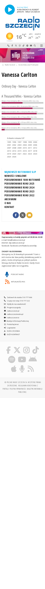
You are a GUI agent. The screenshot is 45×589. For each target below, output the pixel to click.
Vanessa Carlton (19, 74)
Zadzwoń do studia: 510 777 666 (19, 297)
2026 (14, 157)
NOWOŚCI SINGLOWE (15, 176)
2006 (35, 145)
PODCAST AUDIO (17, 274)
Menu (41, 45)
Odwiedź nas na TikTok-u (23, 45)
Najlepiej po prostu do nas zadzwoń (8, 45)
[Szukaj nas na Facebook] (8, 347)
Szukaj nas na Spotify (27, 45)
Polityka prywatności (18, 389)
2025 (9, 157)
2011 (30, 148)
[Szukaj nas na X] (17, 347)
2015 (20, 151)
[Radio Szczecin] (22, 23)
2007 (9, 148)
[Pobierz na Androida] (32, 356)
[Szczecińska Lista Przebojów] (22, 55)
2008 (14, 148)
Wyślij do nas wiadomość (31, 45)
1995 (9, 142)
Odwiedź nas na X (16, 45)
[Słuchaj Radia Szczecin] (10, 9)
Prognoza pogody (14, 307)
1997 (20, 142)
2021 (20, 154)
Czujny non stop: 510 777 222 (18, 301)
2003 (20, 145)
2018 (35, 151)
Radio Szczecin (10, 65)
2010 (25, 148)
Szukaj (35, 45)
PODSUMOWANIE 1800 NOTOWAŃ (22, 179)
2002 (14, 145)
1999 (30, 142)
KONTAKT (9, 207)
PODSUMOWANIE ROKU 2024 (19, 187)
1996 (14, 142)
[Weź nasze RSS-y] (30, 365)
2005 (30, 145)
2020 (14, 154)
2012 (35, 148)
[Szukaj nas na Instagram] (26, 347)
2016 (25, 151)
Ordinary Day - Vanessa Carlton (19, 86)
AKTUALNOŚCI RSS (18, 281)
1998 (25, 142)
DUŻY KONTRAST (13, 334)
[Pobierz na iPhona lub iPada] (14, 365)
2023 (30, 154)
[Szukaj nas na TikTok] (35, 347)
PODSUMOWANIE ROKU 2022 (19, 195)
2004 (25, 145)
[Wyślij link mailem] (29, 215)
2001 (9, 145)
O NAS (7, 203)
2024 (35, 154)
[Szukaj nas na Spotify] (12, 356)
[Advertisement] (22, 423)
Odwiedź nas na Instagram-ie (20, 45)
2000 (35, 142)
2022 (25, 154)
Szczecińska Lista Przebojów (28, 65)
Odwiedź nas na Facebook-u (12, 45)
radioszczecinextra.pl (15, 314)
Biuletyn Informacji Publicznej (18, 321)
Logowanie (11, 328)
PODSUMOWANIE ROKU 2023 (19, 191)
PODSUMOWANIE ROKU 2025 (19, 183)
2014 (14, 151)
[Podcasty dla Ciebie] (22, 365)
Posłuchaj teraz (13, 324)
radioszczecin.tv (13, 317)
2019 (9, 154)
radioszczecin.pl (13, 311)
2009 (20, 148)
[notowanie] (22, 233)
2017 (30, 151)
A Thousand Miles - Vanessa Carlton (21, 96)
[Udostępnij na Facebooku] (16, 215)
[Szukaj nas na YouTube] (21, 356)
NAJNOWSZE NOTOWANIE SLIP (20, 172)
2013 (9, 151)
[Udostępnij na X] (23, 215)
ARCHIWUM (10, 199)
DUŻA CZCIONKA (13, 331)
